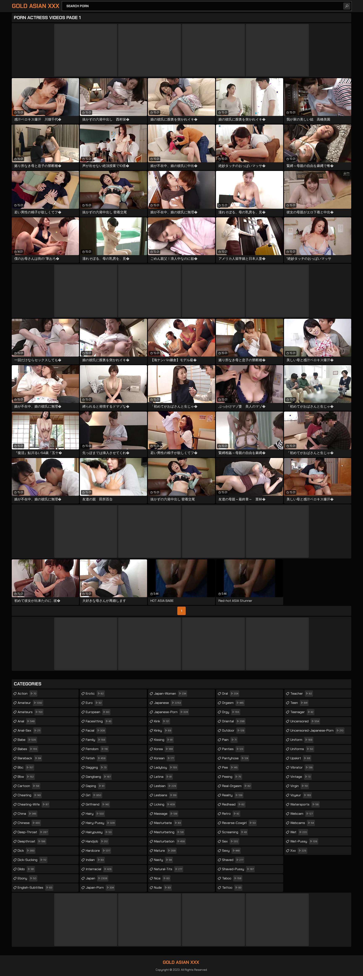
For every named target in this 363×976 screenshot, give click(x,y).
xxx (298, 850)
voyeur (300, 795)
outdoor (233, 730)
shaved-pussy (238, 869)
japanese (167, 703)
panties (232, 749)
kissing (163, 739)
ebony (27, 878)
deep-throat (32, 832)
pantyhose (235, 758)
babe (27, 739)
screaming (234, 832)
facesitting (98, 721)
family (95, 739)
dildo (26, 869)
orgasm (233, 703)
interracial (99, 869)
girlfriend (97, 804)
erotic (95, 693)
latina (163, 776)
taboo (231, 878)
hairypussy (99, 832)
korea (163, 749)
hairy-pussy (100, 823)
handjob (97, 841)
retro (230, 813)
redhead (233, 804)
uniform (301, 739)
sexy (231, 850)
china (27, 813)
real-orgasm (236, 786)
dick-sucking (32, 860)
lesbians (165, 795)
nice (162, 878)
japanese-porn (171, 712)
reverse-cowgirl (239, 823)
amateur (30, 703)
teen (299, 703)
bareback (29, 758)
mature (165, 850)
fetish (95, 758)
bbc (25, 767)
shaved (232, 860)
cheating (29, 795)
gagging (96, 767)
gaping (95, 786)
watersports (304, 804)
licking (164, 804)
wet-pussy (303, 841)
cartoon (28, 786)
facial (95, 730)
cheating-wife (33, 804)
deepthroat (31, 841)
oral (230, 693)
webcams (302, 823)
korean (164, 758)
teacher (301, 693)
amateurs (30, 712)
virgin (299, 786)
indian (95, 860)
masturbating (169, 832)
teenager (301, 712)
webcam (301, 813)
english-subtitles (35, 887)
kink (161, 721)
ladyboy (165, 767)
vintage (300, 776)
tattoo (231, 887)
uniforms (301, 749)
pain (229, 739)
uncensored (304, 721)
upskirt (300, 758)
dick (26, 850)
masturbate (167, 823)
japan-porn (100, 887)
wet (298, 832)
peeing (231, 776)
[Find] (346, 6)
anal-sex (29, 730)
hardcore (98, 850)
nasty (163, 860)
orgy (230, 712)
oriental (233, 721)
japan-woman (170, 693)
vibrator (301, 767)
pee (230, 767)
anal (26, 721)
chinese (29, 823)
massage (165, 813)
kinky (162, 730)
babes (27, 749)
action (27, 693)
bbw (26, 776)
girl (93, 795)
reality (232, 795)
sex (230, 841)
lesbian (165, 786)
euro (94, 703)
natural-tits (168, 869)
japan (96, 878)
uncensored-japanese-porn (316, 730)
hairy (95, 813)
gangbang (98, 776)
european (97, 712)
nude (162, 887)
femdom (97, 749)
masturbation (169, 841)
